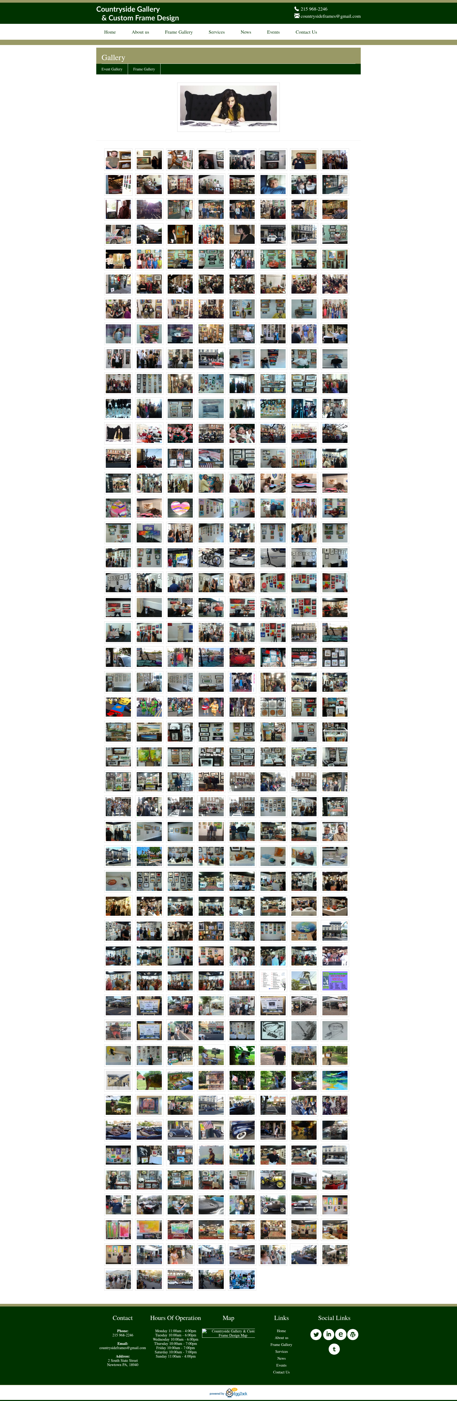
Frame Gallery (179, 32)
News (246, 32)
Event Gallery (112, 68)
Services (217, 32)
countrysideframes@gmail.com (331, 16)
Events (273, 32)
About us (140, 32)
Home (110, 32)
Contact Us (306, 32)
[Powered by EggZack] (228, 1396)
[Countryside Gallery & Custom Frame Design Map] (233, 1335)
